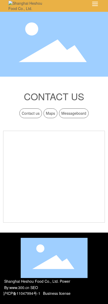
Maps (50, 113)
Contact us (31, 113)
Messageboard (73, 113)
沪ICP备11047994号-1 (21, 293)
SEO (34, 287)
